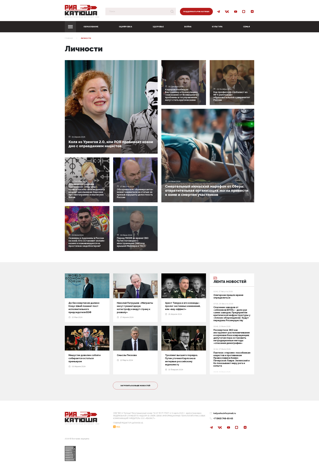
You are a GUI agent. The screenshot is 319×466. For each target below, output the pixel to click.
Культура (217, 27)
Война (188, 27)
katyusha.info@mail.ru (224, 413)
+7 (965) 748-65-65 (223, 418)
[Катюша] (81, 10)
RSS (118, 427)
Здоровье (158, 27)
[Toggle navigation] (70, 27)
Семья (246, 27)
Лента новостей (229, 282)
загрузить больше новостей (135, 386)
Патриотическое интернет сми (82, 17)
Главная (69, 38)
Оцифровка (125, 27)
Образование (90, 27)
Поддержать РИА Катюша (196, 11)
